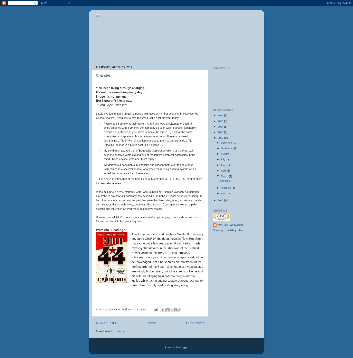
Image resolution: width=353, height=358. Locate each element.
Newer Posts (106, 323)
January (225, 193)
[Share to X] (171, 310)
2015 (221, 121)
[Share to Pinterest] (179, 310)
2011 (221, 200)
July (223, 159)
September (227, 148)
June (224, 165)
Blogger (183, 347)
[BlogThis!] (167, 310)
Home (151, 323)
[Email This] (164, 310)
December (227, 143)
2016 (221, 115)
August (225, 154)
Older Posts (195, 323)
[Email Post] (155, 309)
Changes (103, 75)
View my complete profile (228, 230)
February (226, 188)
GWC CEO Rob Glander (121, 309)
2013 (221, 132)
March (225, 176)
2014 (221, 127)
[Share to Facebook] (175, 310)
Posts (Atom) (118, 331)
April (224, 171)
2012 (221, 138)
